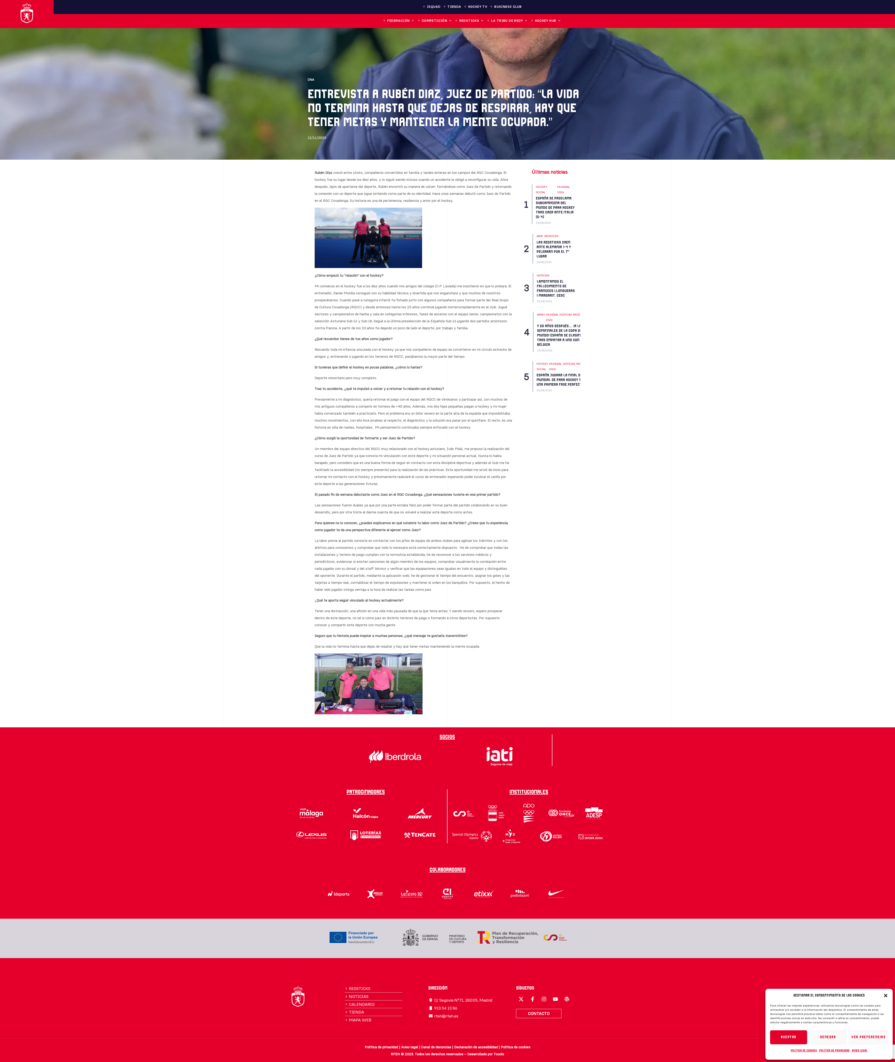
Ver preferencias (868, 1037)
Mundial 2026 (563, 189)
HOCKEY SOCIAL (541, 189)
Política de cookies (804, 1050)
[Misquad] (521, 999)
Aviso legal (859, 1050)
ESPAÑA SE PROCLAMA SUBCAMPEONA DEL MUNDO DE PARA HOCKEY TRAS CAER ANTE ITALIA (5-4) (555, 207)
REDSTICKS (551, 236)
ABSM (541, 314)
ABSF (540, 236)
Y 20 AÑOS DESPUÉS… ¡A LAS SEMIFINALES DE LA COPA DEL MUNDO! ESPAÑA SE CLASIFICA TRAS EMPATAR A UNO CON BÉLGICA (561, 335)
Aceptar (788, 1037)
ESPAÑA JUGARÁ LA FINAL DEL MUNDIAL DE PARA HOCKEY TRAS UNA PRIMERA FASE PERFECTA (562, 379)
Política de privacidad (834, 1050)
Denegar (828, 1037)
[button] (885, 995)
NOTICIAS (543, 275)
